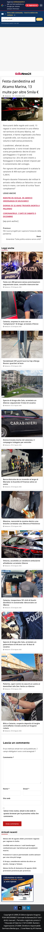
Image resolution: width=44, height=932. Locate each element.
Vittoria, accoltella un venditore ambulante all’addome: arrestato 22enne (21, 562)
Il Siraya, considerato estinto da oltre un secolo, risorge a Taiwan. (19, 862)
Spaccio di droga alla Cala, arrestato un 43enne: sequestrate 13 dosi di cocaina (19, 401)
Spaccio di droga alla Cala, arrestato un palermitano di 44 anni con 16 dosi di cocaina (19, 644)
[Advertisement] (22, 49)
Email (26, 789)
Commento (8, 757)
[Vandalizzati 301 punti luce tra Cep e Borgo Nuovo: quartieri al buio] (22, 344)
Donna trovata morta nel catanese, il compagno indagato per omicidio (19, 441)
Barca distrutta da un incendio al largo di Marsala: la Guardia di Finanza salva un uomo (20, 481)
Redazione (8, 96)
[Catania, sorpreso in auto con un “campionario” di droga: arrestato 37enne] (22, 305)
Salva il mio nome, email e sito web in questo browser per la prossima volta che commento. (21, 813)
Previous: (22, 231)
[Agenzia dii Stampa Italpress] (17, 888)
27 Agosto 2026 (17, 405)
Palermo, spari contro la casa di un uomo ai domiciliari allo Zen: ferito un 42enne (21, 685)
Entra (39, 19)
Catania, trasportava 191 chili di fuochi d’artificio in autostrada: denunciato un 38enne (20, 602)
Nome (6, 789)
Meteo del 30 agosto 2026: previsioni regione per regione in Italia (21, 840)
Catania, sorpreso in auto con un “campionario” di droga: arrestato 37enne (20, 322)
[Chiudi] (5, 5)
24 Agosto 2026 (17, 731)
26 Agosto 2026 (17, 487)
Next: (23, 237)
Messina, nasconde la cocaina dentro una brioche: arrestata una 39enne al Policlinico (21, 522)
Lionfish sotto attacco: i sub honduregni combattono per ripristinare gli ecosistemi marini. (20, 848)
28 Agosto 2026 (17, 287)
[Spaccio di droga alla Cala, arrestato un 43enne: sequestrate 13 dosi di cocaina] (22, 384)
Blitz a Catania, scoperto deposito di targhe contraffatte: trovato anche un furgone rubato (21, 725)
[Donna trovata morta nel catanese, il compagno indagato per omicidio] (22, 423)
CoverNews (25, 928)
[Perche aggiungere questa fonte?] (41, 5)
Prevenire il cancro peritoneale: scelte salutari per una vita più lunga (22, 856)
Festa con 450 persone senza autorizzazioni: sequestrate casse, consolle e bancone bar (21, 283)
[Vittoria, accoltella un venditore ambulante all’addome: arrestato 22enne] (22, 544)
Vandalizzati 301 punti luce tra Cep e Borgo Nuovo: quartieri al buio (21, 362)
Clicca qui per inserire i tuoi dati (10, 23)
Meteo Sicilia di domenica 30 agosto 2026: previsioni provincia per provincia (20, 869)
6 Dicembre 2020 (20, 96)
